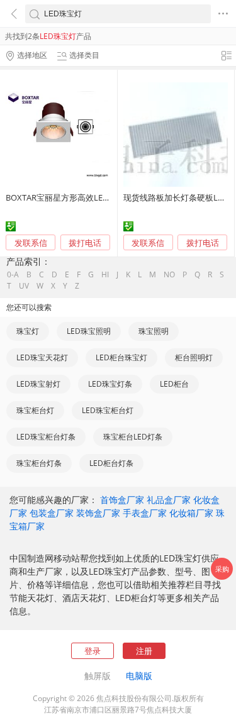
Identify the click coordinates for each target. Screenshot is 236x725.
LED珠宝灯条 (110, 384)
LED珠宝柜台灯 (107, 410)
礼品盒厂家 (169, 500)
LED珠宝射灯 (38, 384)
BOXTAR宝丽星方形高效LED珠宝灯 (69, 197)
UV (24, 286)
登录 (92, 650)
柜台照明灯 (194, 357)
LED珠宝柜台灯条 (46, 436)
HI (105, 275)
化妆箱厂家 (191, 513)
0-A (13, 275)
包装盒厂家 (52, 513)
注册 (144, 650)
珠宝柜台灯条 (39, 463)
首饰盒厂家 (122, 500)
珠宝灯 (27, 331)
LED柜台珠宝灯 (121, 357)
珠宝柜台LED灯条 (132, 436)
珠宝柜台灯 (35, 410)
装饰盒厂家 (98, 513)
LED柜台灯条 (111, 463)
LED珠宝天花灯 (42, 357)
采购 (222, 568)
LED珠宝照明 (89, 331)
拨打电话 (85, 243)
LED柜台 (174, 384)
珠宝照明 (153, 331)
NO (169, 275)
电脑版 (139, 676)
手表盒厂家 (145, 513)
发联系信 (30, 242)
